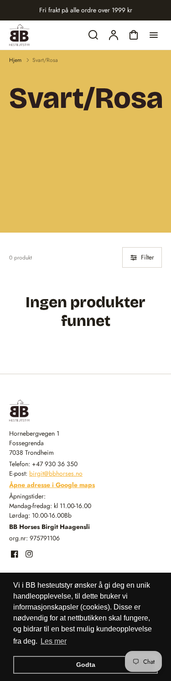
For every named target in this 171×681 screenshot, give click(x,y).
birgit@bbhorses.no (56, 473)
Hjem (15, 60)
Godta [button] (85, 664)
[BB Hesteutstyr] (66, 411)
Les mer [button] (54, 641)
